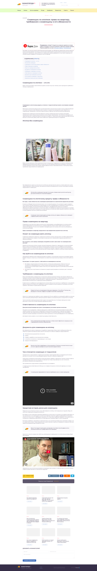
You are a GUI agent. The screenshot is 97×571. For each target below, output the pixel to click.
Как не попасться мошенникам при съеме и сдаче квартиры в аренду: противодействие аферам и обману (33, 520)
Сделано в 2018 (73, 567)
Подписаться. (67, 48)
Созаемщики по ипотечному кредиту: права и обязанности (37, 64)
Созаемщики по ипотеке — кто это (32, 61)
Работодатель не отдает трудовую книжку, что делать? (48, 541)
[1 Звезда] (54, 481)
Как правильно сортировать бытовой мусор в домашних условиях (48, 4)
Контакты (65, 2)
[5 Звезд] (58, 481)
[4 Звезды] (57, 481)
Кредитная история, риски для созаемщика (34, 78)
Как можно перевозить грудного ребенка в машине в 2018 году (32, 541)
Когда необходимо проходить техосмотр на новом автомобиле (63, 541)
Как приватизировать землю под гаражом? (32, 498)
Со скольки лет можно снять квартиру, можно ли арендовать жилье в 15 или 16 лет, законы (63, 520)
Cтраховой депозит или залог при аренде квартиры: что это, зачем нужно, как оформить (48, 499)
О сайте (61, 2)
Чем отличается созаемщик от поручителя (33, 76)
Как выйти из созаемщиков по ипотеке (33, 69)
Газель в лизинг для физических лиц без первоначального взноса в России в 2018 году (48, 520)
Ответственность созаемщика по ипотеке (33, 73)
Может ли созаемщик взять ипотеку (32, 67)
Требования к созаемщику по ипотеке (33, 71)
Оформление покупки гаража (62, 498)
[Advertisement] (48, 35)
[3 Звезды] (56, 481)
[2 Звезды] (55, 481)
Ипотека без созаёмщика (30, 62)
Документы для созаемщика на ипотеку (33, 74)
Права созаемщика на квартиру (31, 66)
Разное (28, 516)
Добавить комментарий (29, 560)
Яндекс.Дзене (59, 48)
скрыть (36, 58)
